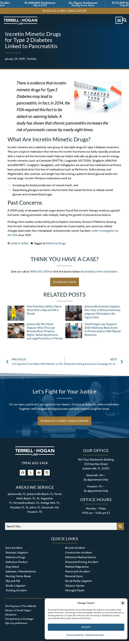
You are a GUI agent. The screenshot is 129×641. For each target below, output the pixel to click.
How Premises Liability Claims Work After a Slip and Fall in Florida (44, 310)
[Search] (120, 526)
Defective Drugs (56, 243)
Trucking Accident (16, 590)
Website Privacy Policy (94, 635)
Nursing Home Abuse (18, 576)
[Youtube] (39, 473)
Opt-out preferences (75, 635)
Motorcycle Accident (77, 571)
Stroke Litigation (15, 585)
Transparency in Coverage (19, 618)
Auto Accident (13, 547)
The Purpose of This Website (20, 606)
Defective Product (17, 562)
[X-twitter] (31, 473)
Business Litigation (17, 552)
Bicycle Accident (75, 547)
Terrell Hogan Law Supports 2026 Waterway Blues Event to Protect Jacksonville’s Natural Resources (102, 329)
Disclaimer (11, 614)
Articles (31, 58)
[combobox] (61, 526)
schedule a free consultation (101, 271)
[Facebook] (22, 473)
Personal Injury (74, 576)
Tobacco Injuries (74, 585)
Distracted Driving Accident (81, 562)
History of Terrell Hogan (18, 610)
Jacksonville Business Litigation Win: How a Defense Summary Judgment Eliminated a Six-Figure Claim (102, 312)
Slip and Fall (13, 580)
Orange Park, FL (50, 502)
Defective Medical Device (80, 557)
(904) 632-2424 (39, 271)
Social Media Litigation (78, 580)
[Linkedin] (47, 473)
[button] (122, 603)
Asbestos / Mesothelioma (21, 571)
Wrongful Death (74, 590)
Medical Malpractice (77, 566)
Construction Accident (78, 552)
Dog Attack (12, 566)
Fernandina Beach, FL (26, 502)
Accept (86, 627)
